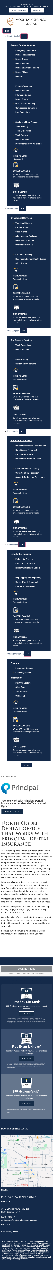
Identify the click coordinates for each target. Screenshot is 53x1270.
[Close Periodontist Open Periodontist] (22, 431)
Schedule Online (21, 171)
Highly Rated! (20, 156)
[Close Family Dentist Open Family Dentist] (24, 36)
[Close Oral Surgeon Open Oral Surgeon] (23, 330)
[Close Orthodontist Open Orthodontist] (22, 208)
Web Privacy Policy (9, 1232)
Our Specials (20, 192)
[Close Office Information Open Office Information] (27, 654)
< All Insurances (8, 776)
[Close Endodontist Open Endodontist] (22, 544)
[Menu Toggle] (6, 30)
